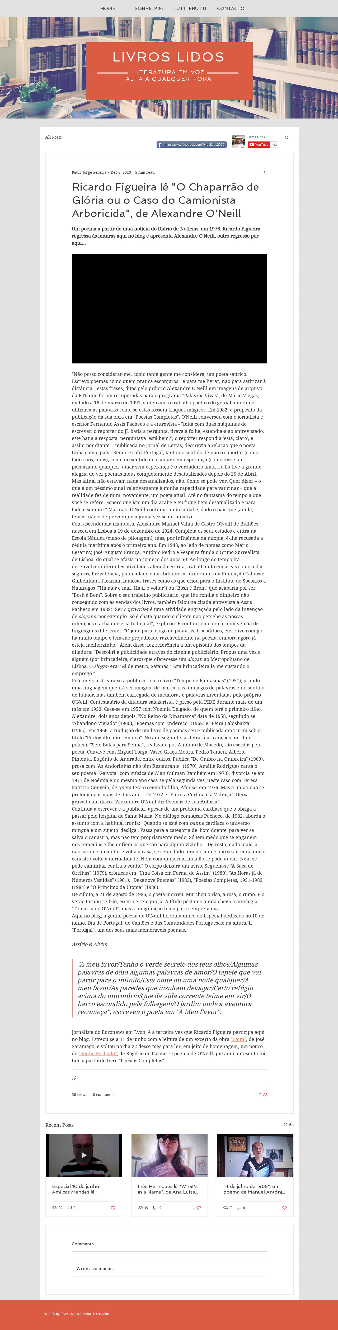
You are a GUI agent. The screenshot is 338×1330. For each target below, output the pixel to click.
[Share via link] (74, 1078)
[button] (286, 137)
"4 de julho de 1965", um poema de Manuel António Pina (254, 1189)
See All (287, 1124)
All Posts (53, 137)
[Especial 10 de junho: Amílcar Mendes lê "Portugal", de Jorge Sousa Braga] (84, 1155)
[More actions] (264, 172)
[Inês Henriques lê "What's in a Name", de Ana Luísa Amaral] (170, 1155)
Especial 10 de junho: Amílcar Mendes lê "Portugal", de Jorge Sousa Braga (83, 1189)
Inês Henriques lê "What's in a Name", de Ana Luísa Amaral (168, 1189)
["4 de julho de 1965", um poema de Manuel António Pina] (255, 1155)
